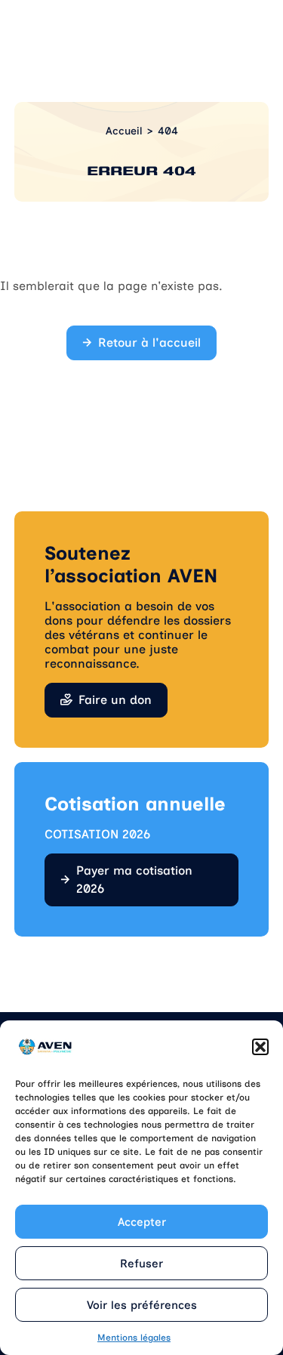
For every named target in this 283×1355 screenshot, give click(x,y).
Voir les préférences (142, 1305)
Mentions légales (134, 1337)
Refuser (141, 1263)
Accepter (142, 1222)
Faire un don (115, 700)
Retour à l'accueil (149, 342)
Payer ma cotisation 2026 (134, 879)
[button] (260, 1046)
